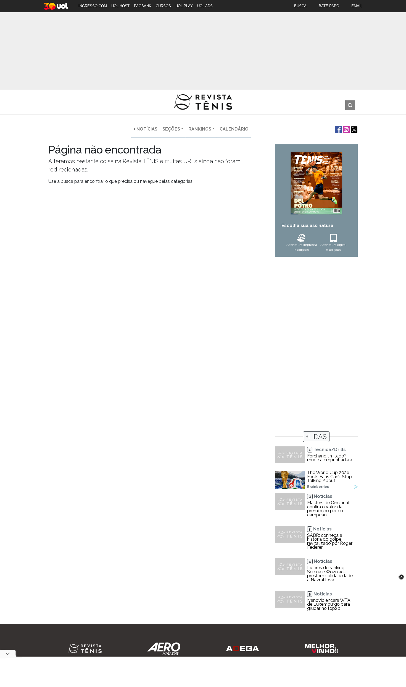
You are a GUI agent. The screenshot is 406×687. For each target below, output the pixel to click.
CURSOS (163, 6)
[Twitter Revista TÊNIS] (354, 129)
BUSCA (300, 6)
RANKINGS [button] (199, 129)
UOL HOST (120, 6)
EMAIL (356, 6)
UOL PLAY (184, 6)
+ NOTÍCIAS (145, 129)
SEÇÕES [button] (171, 129)
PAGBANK (142, 6)
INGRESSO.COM (92, 6)
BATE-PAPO (329, 6)
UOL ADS (205, 6)
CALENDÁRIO (234, 129)
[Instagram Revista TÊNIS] (346, 129)
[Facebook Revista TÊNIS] (338, 129)
